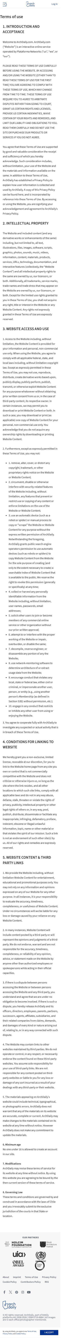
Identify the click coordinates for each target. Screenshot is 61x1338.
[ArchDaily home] (30, 4)
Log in (55, 4)
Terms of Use (31, 1331)
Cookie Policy (21, 1334)
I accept (49, 1332)
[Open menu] (4, 4)
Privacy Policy (8, 1334)
